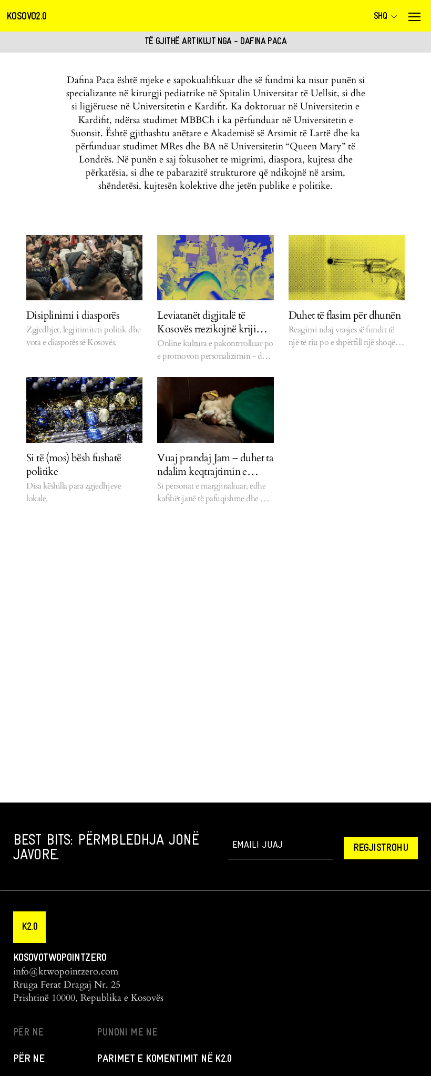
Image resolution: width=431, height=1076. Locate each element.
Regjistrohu (380, 848)
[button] (29, 927)
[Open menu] (414, 16)
